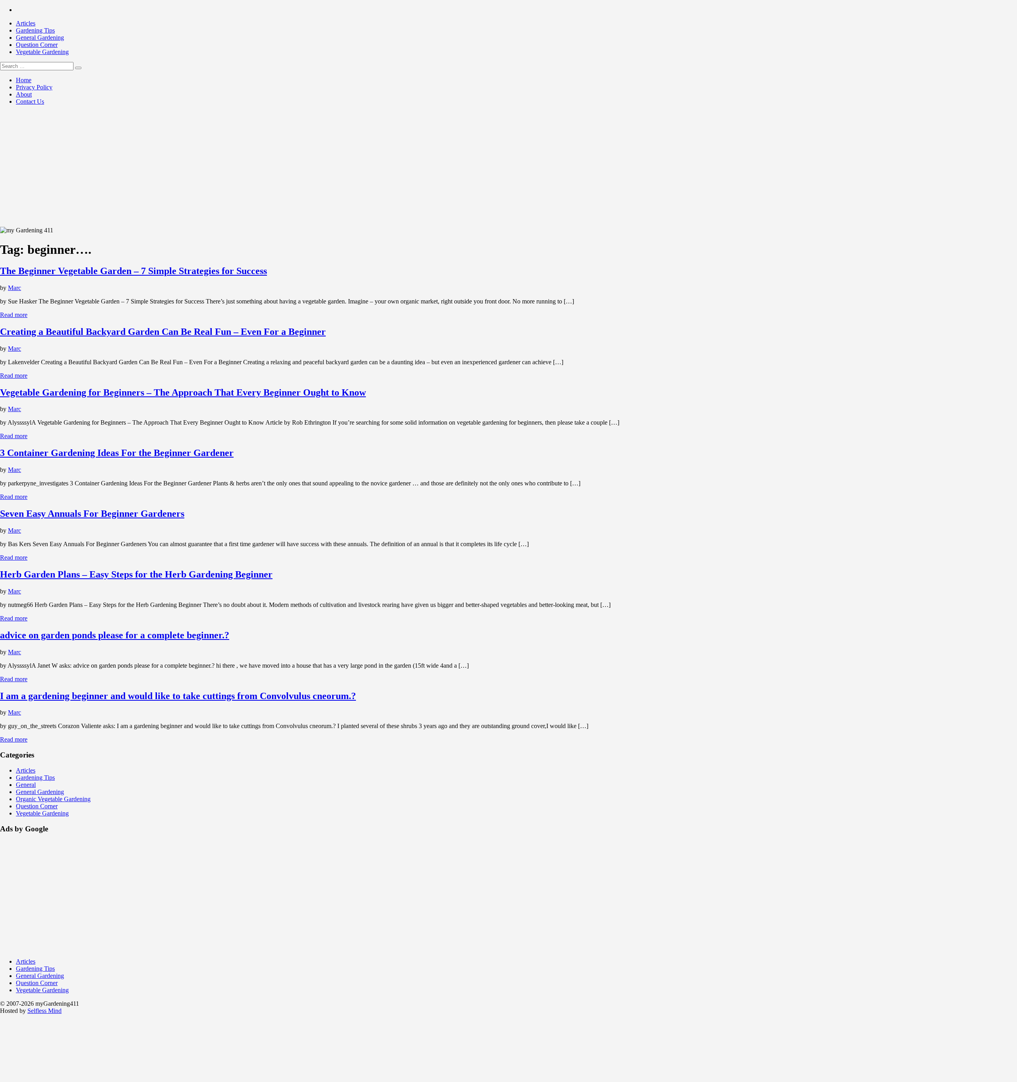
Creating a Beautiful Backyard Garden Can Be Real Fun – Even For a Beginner (163, 332)
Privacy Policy (34, 87)
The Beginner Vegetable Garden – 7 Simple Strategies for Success (133, 271)
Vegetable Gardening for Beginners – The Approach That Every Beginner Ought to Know (183, 392)
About (24, 94)
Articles (25, 23)
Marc (14, 287)
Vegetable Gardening (42, 51)
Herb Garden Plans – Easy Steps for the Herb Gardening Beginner (136, 574)
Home (23, 80)
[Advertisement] (508, 167)
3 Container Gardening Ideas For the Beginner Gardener (117, 453)
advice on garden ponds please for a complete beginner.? (114, 635)
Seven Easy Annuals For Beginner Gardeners (92, 513)
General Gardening (40, 37)
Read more (13, 314)
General (26, 784)
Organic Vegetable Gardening (53, 799)
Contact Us (30, 101)
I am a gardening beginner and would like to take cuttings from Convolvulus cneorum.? (178, 696)
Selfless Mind (44, 1010)
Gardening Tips (35, 30)
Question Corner (37, 44)
